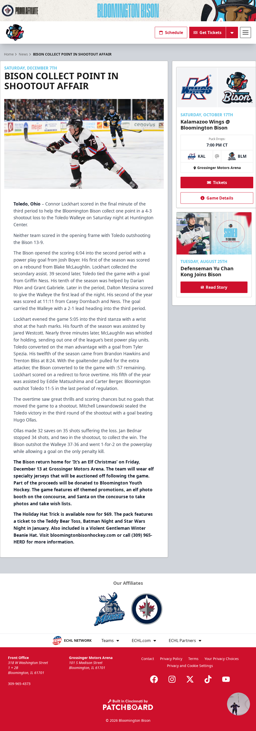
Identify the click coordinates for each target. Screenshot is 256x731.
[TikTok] (208, 679)
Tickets (220, 182)
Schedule (174, 32)
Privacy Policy (171, 658)
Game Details (219, 198)
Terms (193, 658)
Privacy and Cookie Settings (190, 665)
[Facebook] (154, 679)
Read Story (216, 287)
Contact (147, 658)
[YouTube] (226, 679)
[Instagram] (172, 679)
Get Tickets (211, 32)
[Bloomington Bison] (15, 32)
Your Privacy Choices (221, 658)
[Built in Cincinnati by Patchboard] (128, 704)
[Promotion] (128, 10)
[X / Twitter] (190, 679)
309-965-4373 (19, 683)
